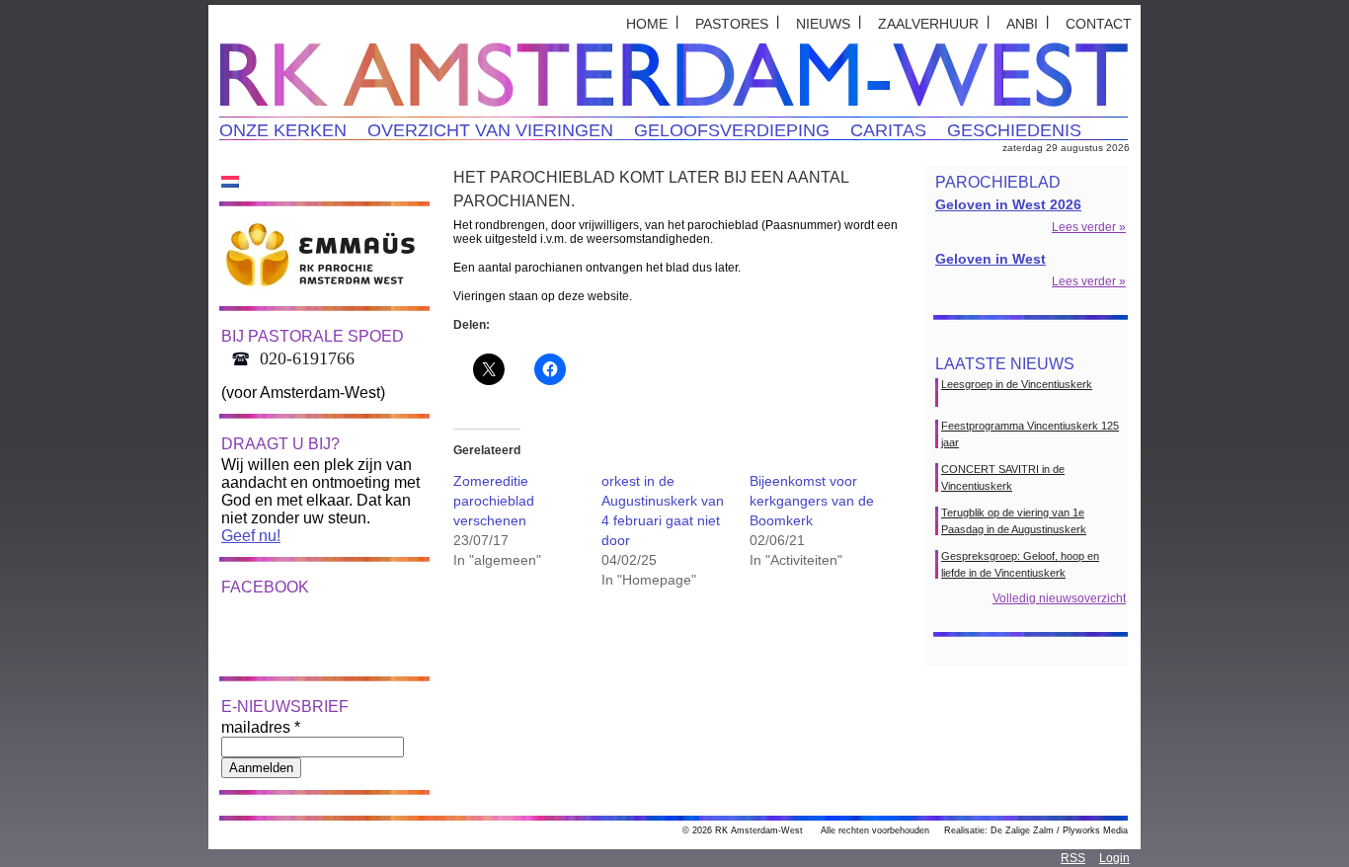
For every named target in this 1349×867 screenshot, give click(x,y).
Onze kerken (283, 130)
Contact (1099, 24)
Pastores (731, 24)
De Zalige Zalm (1022, 830)
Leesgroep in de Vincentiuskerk (1016, 384)
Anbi (1022, 24)
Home (647, 24)
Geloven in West (990, 259)
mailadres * (260, 727)
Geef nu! (250, 535)
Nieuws (823, 24)
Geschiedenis (1014, 130)
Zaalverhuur (928, 24)
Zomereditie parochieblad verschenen (493, 500)
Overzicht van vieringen (490, 130)
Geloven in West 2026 (1008, 204)
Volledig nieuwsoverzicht (1059, 598)
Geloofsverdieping (732, 130)
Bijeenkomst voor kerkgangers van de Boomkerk (812, 500)
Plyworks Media (1095, 830)
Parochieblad (998, 182)
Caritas (888, 130)
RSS (1073, 858)
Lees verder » (1089, 227)
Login (1114, 858)
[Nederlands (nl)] (230, 181)
